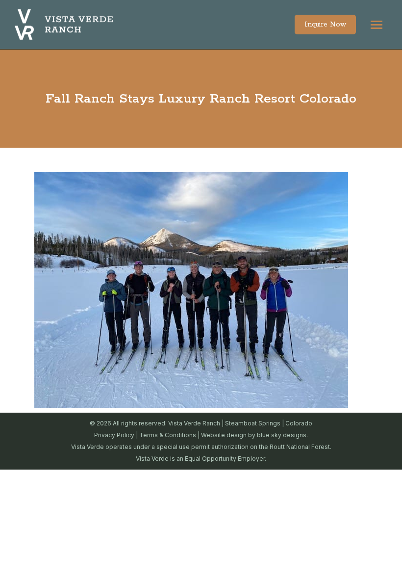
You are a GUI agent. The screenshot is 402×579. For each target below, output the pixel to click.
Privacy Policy (114, 435)
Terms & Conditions (167, 435)
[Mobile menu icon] (376, 24)
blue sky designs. (282, 435)
